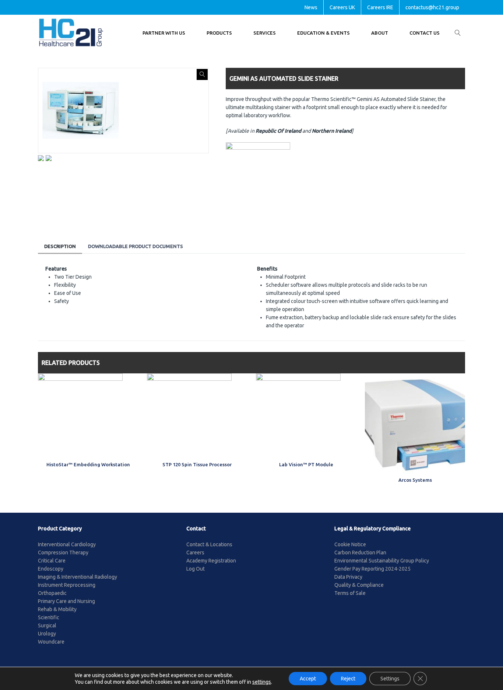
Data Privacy (348, 577)
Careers (195, 552)
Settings (390, 679)
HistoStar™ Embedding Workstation (88, 464)
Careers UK (342, 7)
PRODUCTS (219, 32)
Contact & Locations (209, 544)
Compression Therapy (63, 552)
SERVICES (264, 32)
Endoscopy (50, 569)
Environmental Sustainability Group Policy (381, 561)
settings (261, 682)
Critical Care (52, 561)
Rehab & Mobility (57, 609)
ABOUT (379, 32)
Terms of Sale (350, 593)
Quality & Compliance (359, 585)
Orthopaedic (52, 593)
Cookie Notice (350, 544)
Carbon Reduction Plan (360, 552)
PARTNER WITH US (164, 32)
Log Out (195, 569)
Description (60, 246)
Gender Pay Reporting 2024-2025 (372, 569)
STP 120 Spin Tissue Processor (197, 464)
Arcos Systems (415, 479)
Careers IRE (380, 7)
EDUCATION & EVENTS (323, 32)
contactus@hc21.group (432, 7)
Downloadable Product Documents (135, 246)
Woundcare (51, 642)
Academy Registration (211, 561)
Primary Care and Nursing (66, 601)
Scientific (48, 617)
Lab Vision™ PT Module (306, 464)
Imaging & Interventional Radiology (77, 577)
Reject (348, 679)
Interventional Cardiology (67, 544)
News (311, 7)
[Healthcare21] (71, 32)
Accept (308, 679)
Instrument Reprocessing (66, 585)
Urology (47, 634)
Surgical (47, 625)
